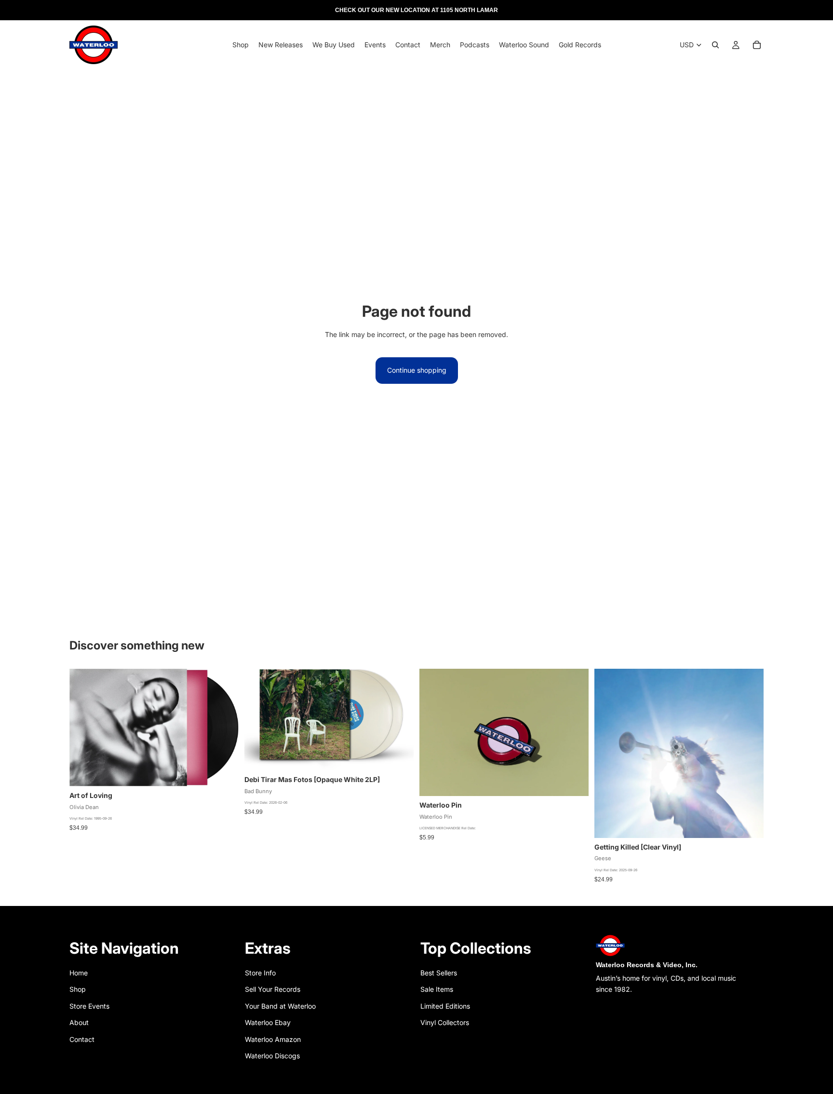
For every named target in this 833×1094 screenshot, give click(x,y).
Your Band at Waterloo (280, 1006)
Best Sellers (438, 973)
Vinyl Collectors (444, 1022)
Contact (81, 1039)
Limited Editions (445, 1006)
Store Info (260, 973)
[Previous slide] (433, 732)
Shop (77, 989)
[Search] (715, 44)
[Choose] (398, 755)
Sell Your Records (272, 989)
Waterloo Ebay (268, 1022)
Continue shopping (416, 370)
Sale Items (436, 989)
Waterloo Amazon (273, 1039)
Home (78, 973)
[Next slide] (574, 732)
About (79, 1022)
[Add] (223, 771)
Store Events (89, 1006)
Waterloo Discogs (272, 1056)
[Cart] (756, 44)
